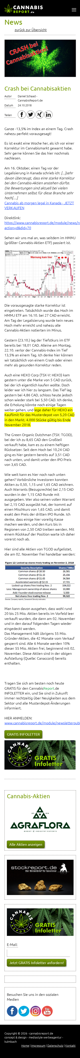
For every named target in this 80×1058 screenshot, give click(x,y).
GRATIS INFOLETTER (23, 734)
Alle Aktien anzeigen (25, 844)
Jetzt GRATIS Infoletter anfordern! (36, 962)
